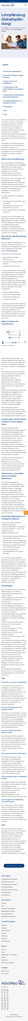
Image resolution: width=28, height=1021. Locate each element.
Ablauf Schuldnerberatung (9, 889)
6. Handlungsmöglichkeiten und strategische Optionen (12, 102)
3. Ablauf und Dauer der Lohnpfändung (10, 82)
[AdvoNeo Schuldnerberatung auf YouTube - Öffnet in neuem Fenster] (5, 1000)
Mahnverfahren (5, 930)
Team (3, 952)
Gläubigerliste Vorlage (7, 911)
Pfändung (4, 936)
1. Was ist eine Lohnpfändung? (12, 71)
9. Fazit (5, 114)
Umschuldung (5, 941)
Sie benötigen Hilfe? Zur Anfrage (14, 865)
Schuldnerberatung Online (9, 884)
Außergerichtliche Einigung (9, 879)
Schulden (4, 925)
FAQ (2, 906)
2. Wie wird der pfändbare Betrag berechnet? (13, 76)
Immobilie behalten (7, 887)
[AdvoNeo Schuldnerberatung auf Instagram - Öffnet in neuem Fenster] (2, 1000)
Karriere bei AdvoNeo (7, 962)
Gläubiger (4, 928)
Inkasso (3, 933)
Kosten (3, 957)
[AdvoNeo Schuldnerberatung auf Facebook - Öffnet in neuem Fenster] (8, 1000)
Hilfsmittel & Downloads (8, 916)
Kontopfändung (6, 892)
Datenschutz (5, 971)
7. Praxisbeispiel (7, 106)
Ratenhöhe (4, 960)
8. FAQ (5, 110)
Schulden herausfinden (8, 908)
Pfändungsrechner (7, 914)
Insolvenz (4, 938)
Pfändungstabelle (12, 250)
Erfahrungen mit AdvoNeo (9, 955)
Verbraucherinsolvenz (7, 882)
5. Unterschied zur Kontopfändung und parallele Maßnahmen (13, 96)
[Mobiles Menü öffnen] (25, 5)
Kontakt (3, 903)
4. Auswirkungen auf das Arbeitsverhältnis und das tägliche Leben (13, 89)
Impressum (4, 973)
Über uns (4, 949)
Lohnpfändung (5, 895)
